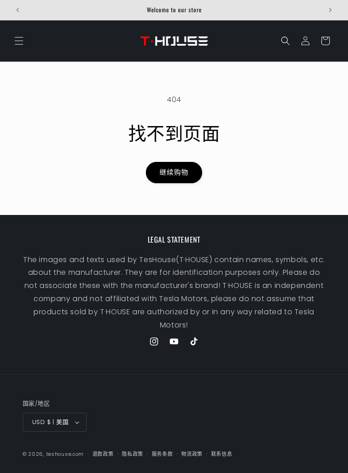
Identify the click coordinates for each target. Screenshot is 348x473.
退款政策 (103, 454)
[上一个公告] (18, 10)
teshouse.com (65, 454)
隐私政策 (132, 454)
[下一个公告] (330, 10)
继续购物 (174, 172)
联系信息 (221, 454)
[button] (19, 41)
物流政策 (192, 454)
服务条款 (162, 454)
